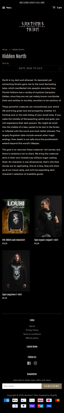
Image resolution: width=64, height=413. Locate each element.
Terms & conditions (32, 334)
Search (32, 326)
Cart (59, 7)
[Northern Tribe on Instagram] (35, 363)
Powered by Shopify (48, 395)
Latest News (32, 346)
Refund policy (32, 338)
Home (4, 49)
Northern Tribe (31, 395)
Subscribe (51, 386)
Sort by (5, 63)
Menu (8, 7)
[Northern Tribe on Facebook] (29, 363)
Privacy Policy (32, 330)
